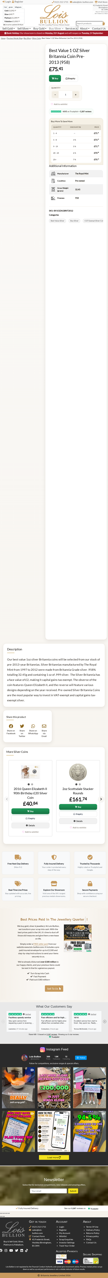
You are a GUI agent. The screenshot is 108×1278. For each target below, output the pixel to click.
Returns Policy (92, 1233)
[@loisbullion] (24, 1057)
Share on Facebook (11, 732)
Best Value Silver (57, 221)
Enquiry (71, 78)
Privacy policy (92, 1236)
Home (3, 38)
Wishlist (63, 1236)
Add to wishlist (60, 104)
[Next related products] (101, 799)
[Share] (6, 1213)
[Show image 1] (29, 784)
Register (18, 1)
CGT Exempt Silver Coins (95, 221)
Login (8, 1)
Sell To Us (52, 988)
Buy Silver (55, 28)
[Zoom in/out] (1, 1213)
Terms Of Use (92, 1226)
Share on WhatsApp (33, 732)
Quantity (55, 88)
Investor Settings (67, 1242)
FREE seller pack (40, 944)
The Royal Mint (82, 173)
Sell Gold (7, 28)
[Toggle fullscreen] (4, 1213)
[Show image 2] (32, 784)
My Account (64, 1233)
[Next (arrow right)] (4, 1216)
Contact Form (38, 1236)
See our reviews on (75, 1208)
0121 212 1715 (39, 1226)
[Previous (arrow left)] (1, 1216)
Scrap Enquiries (66, 1239)
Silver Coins (36, 38)
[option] (30, 798)
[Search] (77, 27)
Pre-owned (80, 181)
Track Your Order (67, 1245)
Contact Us (99, 28)
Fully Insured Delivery (28, 1208)
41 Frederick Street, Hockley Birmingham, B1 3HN (41, 1242)
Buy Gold (39, 28)
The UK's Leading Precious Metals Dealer (54, 25)
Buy (56, 78)
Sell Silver (23, 28)
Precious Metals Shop (14, 38)
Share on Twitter (22, 733)
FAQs (88, 1239)
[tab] (5, 7)
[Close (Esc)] (9, 1213)
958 (77, 198)
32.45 (77, 189)
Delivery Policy (93, 1230)
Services (70, 28)
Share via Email (44, 733)
